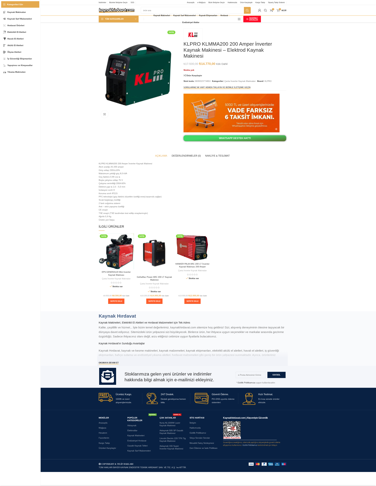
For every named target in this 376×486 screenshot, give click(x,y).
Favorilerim (104, 438)
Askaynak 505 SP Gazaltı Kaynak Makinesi (171, 431)
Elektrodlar (132, 430)
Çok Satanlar (170, 417)
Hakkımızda (195, 428)
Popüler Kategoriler (141, 418)
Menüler (104, 418)
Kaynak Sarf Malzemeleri (139, 451)
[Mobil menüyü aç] (239, 19)
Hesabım (103, 433)
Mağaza (102, 428)
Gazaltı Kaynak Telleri (137, 445)
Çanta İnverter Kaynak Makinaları (240, 81)
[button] (116, 301)
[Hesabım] (260, 10)
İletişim (193, 423)
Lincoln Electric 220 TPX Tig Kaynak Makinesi (173, 439)
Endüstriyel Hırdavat (136, 440)
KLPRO (268, 81)
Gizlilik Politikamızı (249, 445)
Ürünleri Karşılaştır (107, 448)
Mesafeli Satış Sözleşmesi (202, 443)
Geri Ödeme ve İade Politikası (203, 448)
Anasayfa (103, 423)
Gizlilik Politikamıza (246, 382)
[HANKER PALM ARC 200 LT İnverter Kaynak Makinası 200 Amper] (192, 247)
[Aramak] (265, 10)
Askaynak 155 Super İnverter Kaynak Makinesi (171, 447)
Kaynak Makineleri (135, 435)
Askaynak (131, 425)
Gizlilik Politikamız (198, 433)
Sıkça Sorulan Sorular (200, 438)
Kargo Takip (104, 443)
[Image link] (231, 113)
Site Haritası (197, 418)
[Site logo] (117, 10)
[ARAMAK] (247, 10)
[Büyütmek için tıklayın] (104, 114)
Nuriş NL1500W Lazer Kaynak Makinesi (170, 424)
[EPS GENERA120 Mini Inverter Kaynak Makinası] (116, 251)
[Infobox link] (120, 398)
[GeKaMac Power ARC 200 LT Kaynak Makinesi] (154, 253)
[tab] (161, 156)
